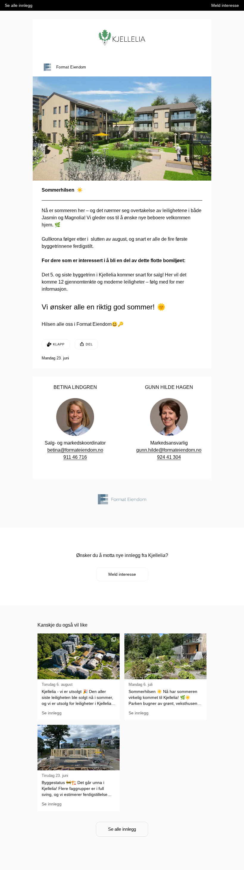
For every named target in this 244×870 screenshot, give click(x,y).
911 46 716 (75, 457)
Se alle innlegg (122, 829)
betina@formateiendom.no (75, 450)
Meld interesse (122, 574)
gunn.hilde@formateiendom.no (168, 450)
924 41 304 (169, 457)
